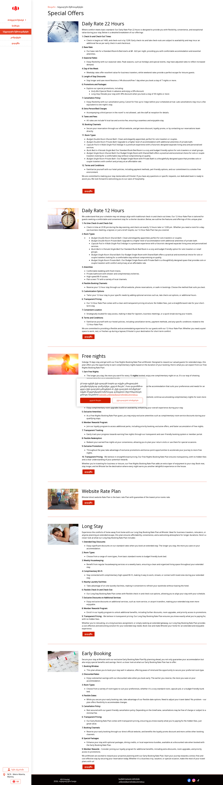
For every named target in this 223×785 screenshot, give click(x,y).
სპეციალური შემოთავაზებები (16, 31)
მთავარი (52, 7)
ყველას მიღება (95, 400)
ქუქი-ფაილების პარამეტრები (127, 400)
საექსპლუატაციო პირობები (129, 779)
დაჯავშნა (16, 43)
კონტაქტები (16, 37)
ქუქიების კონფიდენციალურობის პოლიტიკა (118, 394)
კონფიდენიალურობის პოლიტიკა (131, 782)
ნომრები (16, 26)
